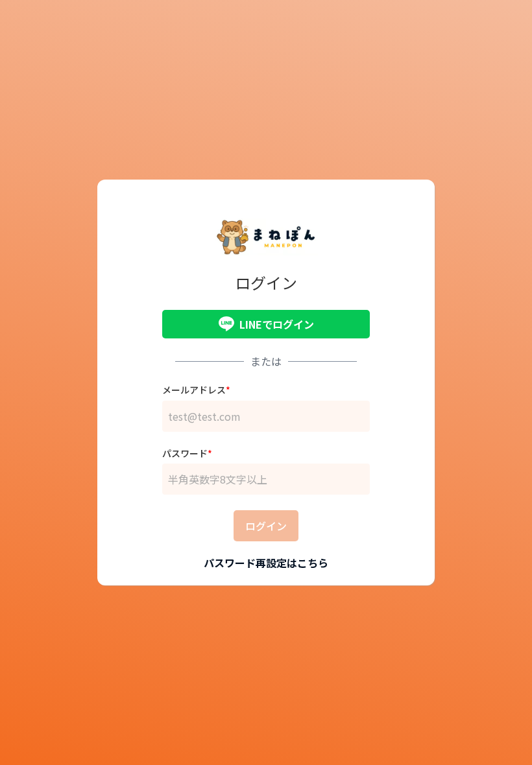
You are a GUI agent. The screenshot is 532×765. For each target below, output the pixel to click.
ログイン (266, 526)
